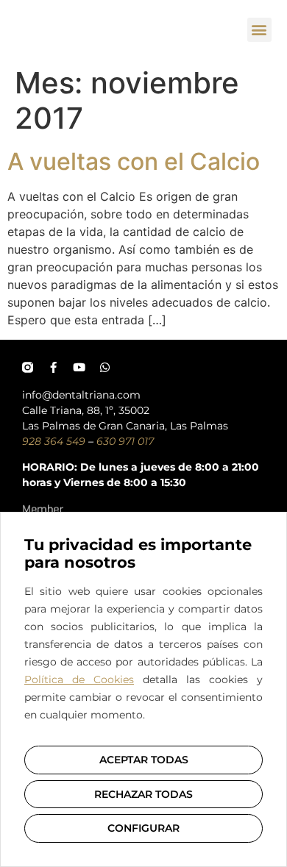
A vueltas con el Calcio (133, 161)
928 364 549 (53, 441)
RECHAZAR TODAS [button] (143, 794)
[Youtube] (79, 367)
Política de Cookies (79, 679)
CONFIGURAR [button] (143, 828)
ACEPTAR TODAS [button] (143, 760)
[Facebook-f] (53, 367)
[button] (259, 30)
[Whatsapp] (104, 367)
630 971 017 (125, 441)
